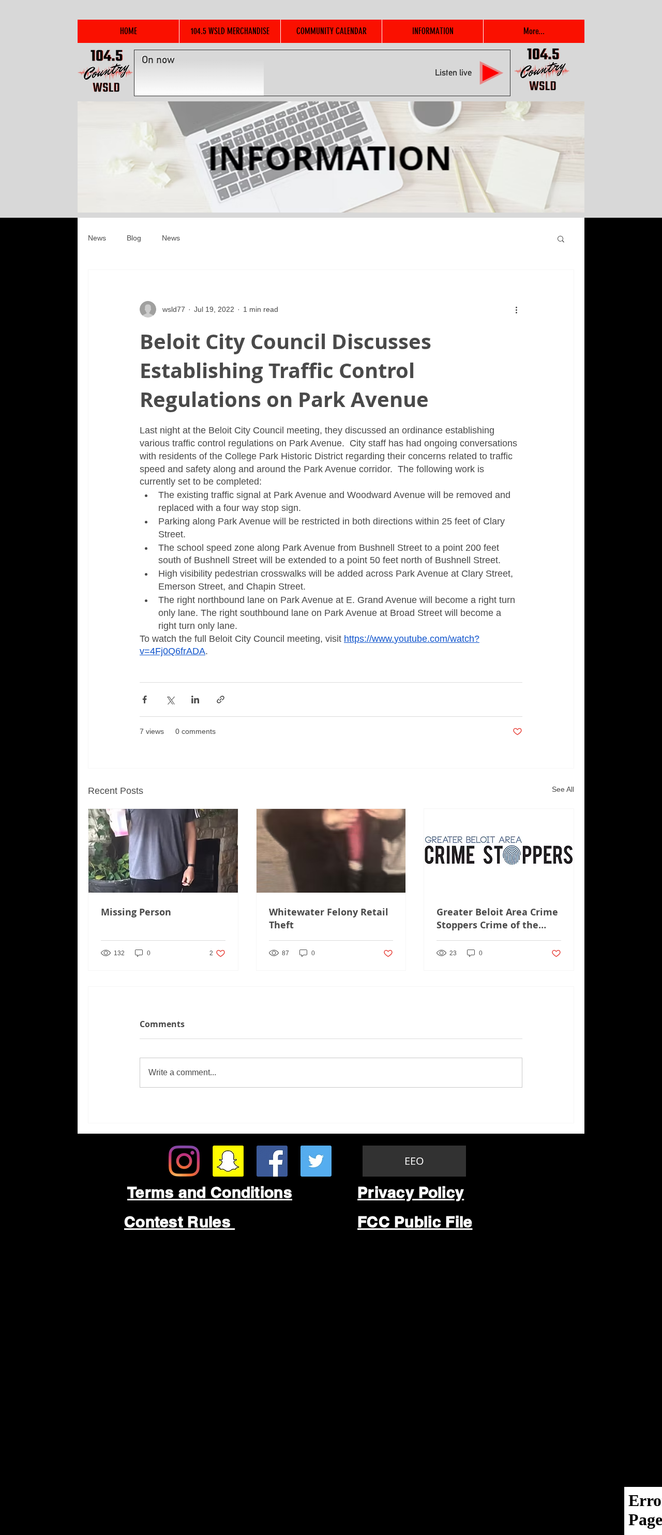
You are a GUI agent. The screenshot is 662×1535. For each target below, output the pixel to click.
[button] (561, 238)
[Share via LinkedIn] (195, 699)
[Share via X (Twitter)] (170, 699)
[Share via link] (220, 699)
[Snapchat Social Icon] (228, 1161)
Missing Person (136, 912)
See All (563, 789)
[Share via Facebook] (144, 699)
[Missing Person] (163, 851)
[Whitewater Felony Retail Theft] (331, 851)
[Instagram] (184, 1161)
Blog (134, 238)
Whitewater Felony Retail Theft (328, 918)
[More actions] (516, 309)
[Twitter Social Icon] (316, 1161)
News (97, 238)
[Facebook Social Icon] (272, 1161)
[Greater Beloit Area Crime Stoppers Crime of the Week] (499, 851)
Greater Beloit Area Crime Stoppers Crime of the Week (497, 918)
